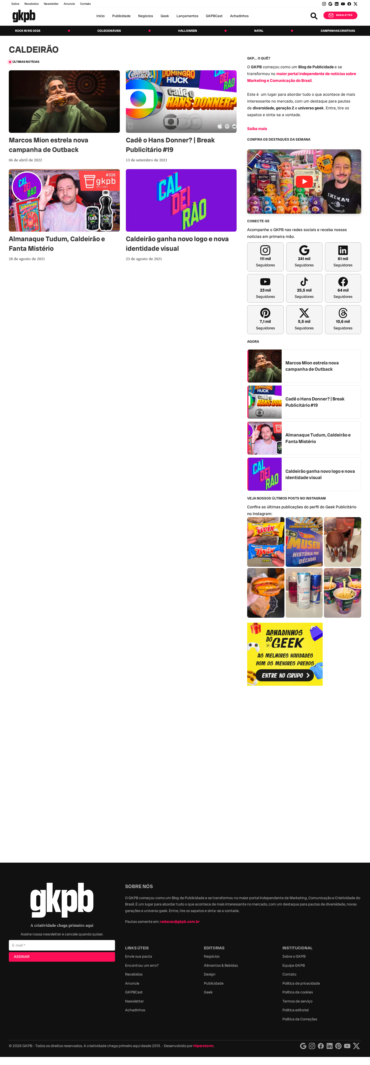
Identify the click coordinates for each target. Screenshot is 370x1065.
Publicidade (121, 16)
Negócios (145, 16)
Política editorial (295, 1010)
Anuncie (69, 4)
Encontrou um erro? (142, 965)
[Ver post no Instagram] (265, 542)
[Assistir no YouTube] (304, 181)
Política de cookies (297, 992)
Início (100, 16)
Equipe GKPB (293, 965)
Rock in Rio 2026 (27, 31)
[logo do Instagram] (303, 1046)
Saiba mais (257, 128)
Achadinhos (239, 16)
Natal (259, 31)
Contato (289, 974)
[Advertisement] (285, 771)
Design (209, 974)
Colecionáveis (109, 31)
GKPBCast (214, 16)
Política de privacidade (301, 983)
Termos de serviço (297, 1001)
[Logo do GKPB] (61, 901)
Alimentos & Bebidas (221, 965)
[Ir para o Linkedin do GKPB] (337, 4)
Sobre (15, 4)
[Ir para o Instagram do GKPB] (324, 4)
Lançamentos (187, 16)
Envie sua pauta (138, 956)
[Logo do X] (356, 1046)
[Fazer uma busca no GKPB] (314, 16)
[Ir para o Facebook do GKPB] (349, 4)
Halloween (187, 31)
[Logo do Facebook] (320, 1046)
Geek (165, 16)
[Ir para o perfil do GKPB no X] (355, 4)
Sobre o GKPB (294, 956)
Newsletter (51, 4)
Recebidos (31, 4)
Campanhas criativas (338, 31)
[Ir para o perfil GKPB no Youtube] (343, 4)
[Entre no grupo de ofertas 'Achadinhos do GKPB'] (285, 654)
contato (85, 4)
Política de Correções (299, 1019)
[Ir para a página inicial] (24, 16)
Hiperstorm (203, 1045)
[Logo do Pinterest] (338, 1046)
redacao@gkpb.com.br (180, 921)
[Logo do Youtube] (347, 1046)
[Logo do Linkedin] (329, 1046)
